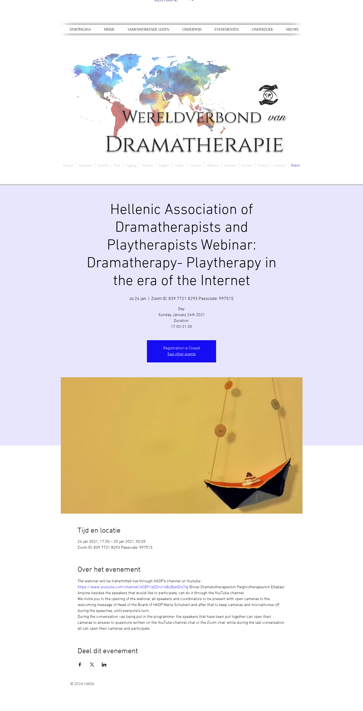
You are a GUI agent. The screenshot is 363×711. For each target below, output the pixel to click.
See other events (181, 354)
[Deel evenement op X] (92, 665)
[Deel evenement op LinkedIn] (104, 665)
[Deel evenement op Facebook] (80, 665)
